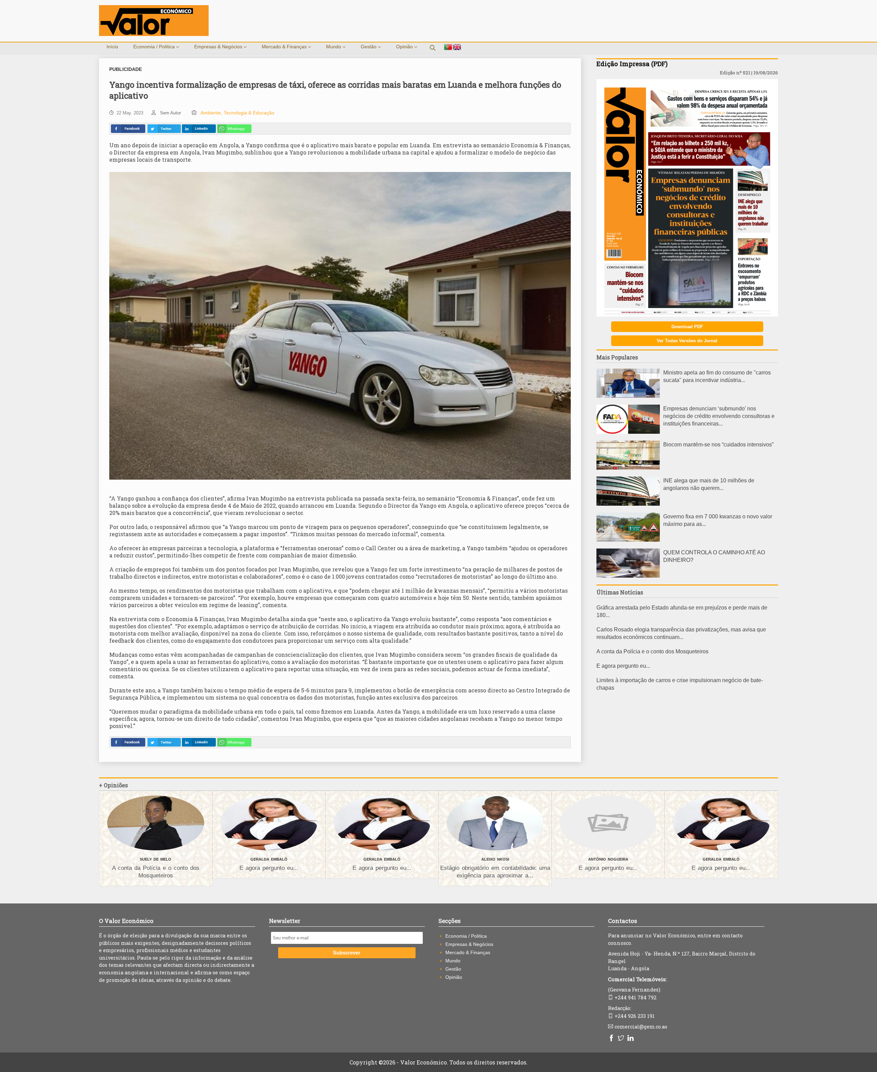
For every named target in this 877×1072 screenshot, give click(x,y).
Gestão (369, 46)
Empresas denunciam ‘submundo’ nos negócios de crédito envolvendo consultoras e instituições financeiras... (719, 416)
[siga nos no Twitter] (622, 1038)
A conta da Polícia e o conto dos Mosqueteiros (652, 651)
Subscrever (346, 953)
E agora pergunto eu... (623, 666)
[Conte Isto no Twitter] (164, 128)
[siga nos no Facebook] (612, 1038)
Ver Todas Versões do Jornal (687, 340)
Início (112, 46)
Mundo (334, 46)
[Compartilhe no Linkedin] (199, 128)
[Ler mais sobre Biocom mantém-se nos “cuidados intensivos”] (628, 468)
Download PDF (687, 326)
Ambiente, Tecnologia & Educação (237, 112)
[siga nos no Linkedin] (631, 1038)
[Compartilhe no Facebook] (128, 128)
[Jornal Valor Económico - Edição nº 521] (687, 315)
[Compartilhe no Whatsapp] (234, 128)
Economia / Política (154, 46)
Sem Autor (170, 112)
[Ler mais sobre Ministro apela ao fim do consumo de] (628, 396)
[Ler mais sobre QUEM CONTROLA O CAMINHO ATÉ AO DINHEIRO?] (628, 576)
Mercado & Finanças (285, 46)
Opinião (405, 46)
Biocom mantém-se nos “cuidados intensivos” (718, 444)
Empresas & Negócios (219, 46)
